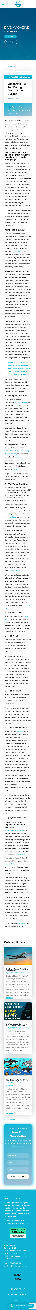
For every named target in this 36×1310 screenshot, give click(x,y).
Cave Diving (24, 451)
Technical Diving (11, 454)
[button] (21, 1306)
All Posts (10, 36)
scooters (19, 457)
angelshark (16, 251)
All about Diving (25, 973)
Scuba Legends (11, 42)
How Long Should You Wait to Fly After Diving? (17, 969)
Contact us (23, 923)
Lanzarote (19, 731)
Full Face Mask (24, 864)
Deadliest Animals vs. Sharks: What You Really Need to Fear (17, 1080)
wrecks (21, 460)
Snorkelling (21, 855)
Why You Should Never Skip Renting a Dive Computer (16, 1025)
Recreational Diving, (12, 451)
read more (9, 998)
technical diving (10, 517)
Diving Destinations (23, 77)
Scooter (7, 864)
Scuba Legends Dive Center (15, 831)
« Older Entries (10, 1120)
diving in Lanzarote (21, 402)
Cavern (13, 864)
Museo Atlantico (16, 570)
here (15, 469)
